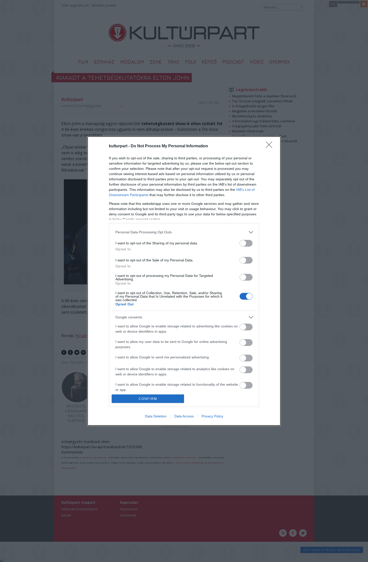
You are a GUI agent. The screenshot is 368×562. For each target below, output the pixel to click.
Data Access (184, 416)
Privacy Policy (212, 416)
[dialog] (184, 281)
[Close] (270, 146)
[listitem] (184, 232)
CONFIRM (148, 399)
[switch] (246, 243)
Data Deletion (155, 416)
